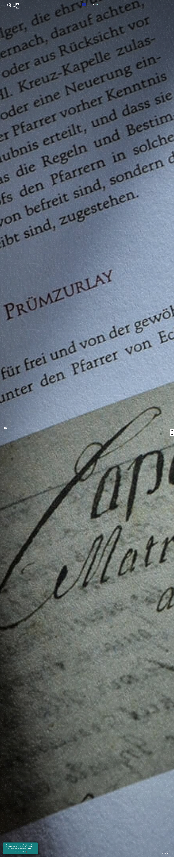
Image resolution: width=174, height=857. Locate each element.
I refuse (24, 851)
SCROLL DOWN (166, 853)
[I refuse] (36, 848)
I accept (17, 851)
